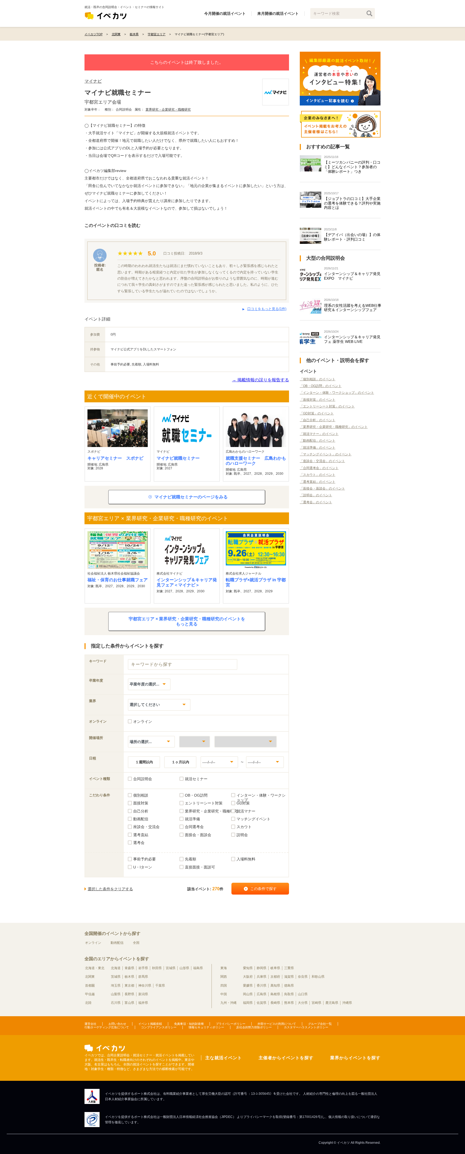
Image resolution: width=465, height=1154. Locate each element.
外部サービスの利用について (277, 1023)
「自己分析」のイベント (317, 420)
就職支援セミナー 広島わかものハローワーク (256, 461)
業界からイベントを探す (355, 1058)
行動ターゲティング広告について (106, 1027)
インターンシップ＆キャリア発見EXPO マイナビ (352, 276)
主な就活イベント (223, 1058)
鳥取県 (289, 994)
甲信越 (90, 994)
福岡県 (248, 1003)
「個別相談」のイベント (317, 379)
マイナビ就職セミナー (178, 458)
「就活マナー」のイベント (319, 434)
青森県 (129, 968)
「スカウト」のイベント (317, 475)
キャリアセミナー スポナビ (115, 458)
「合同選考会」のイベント (319, 468)
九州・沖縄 (228, 1003)
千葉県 (160, 985)
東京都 (129, 985)
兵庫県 (261, 977)
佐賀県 (261, 1003)
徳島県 (289, 985)
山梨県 (116, 994)
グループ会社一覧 (320, 1023)
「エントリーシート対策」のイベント (327, 406)
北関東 (90, 977)
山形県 (184, 968)
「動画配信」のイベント (317, 440)
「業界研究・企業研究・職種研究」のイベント (334, 427)
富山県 (129, 1003)
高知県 (275, 985)
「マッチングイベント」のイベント (325, 454)
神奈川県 (144, 985)
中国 (223, 994)
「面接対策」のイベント (317, 400)
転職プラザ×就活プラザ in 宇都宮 (256, 582)
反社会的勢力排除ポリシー (254, 1027)
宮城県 (170, 968)
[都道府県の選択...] (194, 741)
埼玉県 (116, 985)
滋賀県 (289, 977)
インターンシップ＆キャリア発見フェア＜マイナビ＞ (187, 582)
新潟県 (143, 994)
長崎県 (275, 1003)
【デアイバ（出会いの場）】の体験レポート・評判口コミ (352, 237)
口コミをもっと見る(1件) (266, 309)
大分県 (303, 1003)
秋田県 (157, 968)
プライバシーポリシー (230, 1023)
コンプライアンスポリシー (159, 1027)
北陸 (88, 1003)
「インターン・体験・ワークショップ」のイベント (337, 393)
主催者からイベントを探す (286, 1058)
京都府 (275, 977)
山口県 (303, 994)
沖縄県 (347, 1003)
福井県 (143, 1003)
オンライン (93, 943)
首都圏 (90, 985)
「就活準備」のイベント (317, 447)
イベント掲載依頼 (150, 1023)
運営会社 (90, 1023)
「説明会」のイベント (316, 495)
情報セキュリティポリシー (206, 1027)
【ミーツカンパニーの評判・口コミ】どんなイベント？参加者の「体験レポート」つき (352, 167)
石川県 (116, 1003)
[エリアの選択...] (245, 741)
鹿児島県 (331, 1003)
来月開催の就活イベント (278, 13)
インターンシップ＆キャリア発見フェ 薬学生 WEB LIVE (352, 339)
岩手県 (143, 968)
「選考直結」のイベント (317, 482)
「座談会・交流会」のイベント (322, 461)
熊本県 (289, 1003)
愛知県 (248, 968)
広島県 (261, 994)
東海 (223, 968)
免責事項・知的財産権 (189, 1023)
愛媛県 (248, 985)
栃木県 (129, 977)
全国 (136, 943)
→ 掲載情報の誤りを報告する (260, 380)
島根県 (275, 994)
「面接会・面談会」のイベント (322, 488)
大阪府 (248, 977)
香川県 (261, 985)
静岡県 (261, 968)
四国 (223, 985)
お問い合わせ (117, 1023)
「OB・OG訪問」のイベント (320, 386)
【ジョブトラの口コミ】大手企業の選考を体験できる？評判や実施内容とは (352, 203)
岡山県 (248, 994)
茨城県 (116, 977)
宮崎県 (316, 1003)
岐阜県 (275, 968)
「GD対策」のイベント (317, 413)
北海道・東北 (94, 968)
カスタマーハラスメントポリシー (306, 1027)
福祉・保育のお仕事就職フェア (117, 580)
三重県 (289, 968)
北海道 (116, 968)
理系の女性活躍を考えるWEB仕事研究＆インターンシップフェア (352, 307)
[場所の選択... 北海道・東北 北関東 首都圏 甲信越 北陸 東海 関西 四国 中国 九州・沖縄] (151, 741)
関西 (223, 977)
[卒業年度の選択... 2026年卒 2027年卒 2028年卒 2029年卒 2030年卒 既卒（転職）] (149, 684)
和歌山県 (318, 977)
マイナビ (93, 81)
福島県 (198, 968)
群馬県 (143, 977)
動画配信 (117, 943)
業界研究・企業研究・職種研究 (168, 109)
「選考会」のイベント (316, 502)
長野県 (129, 994)
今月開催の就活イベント (225, 13)
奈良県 (303, 977)
